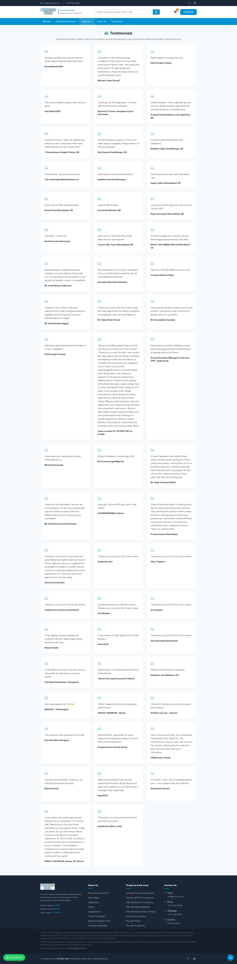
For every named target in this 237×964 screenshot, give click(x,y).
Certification (93, 902)
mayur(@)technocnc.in (78, 948)
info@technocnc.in (51, 3)
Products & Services (65, 21)
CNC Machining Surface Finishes (141, 911)
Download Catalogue (97, 925)
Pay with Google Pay (135, 925)
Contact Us (116, 21)
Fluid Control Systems (136, 916)
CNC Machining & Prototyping (139, 902)
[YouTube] (195, 3)
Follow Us (101, 21)
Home (48, 21)
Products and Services (98, 893)
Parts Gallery (93, 897)
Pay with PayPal (133, 921)
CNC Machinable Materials (138, 907)
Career (91, 907)
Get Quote (188, 12)
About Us (86, 21)
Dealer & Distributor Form (99, 921)
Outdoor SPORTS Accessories (140, 897)
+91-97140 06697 (72, 3)
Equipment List (94, 911)
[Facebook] (189, 3)
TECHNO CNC (62, 959)
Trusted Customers (96, 916)
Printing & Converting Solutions (140, 893)
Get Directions (173, 923)
